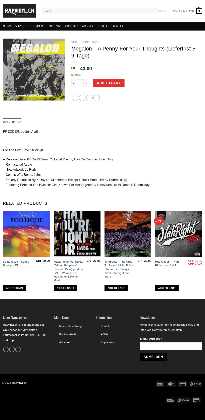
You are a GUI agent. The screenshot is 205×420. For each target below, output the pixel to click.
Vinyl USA (90, 42)
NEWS (7, 26)
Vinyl (75, 42)
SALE (104, 26)
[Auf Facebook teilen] (75, 98)
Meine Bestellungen (71, 326)
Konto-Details (67, 334)
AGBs (104, 334)
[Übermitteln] (155, 11)
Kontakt (106, 326)
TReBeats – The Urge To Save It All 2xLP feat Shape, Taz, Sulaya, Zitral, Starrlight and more (119, 269)
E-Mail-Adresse (151, 338)
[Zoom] (8, 96)
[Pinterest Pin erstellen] (96, 98)
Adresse (64, 342)
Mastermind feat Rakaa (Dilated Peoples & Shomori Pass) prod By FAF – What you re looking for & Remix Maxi (68, 271)
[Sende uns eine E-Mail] (18, 349)
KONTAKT (119, 26)
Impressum (108, 342)
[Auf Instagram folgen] (12, 349)
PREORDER (35, 26)
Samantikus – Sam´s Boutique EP (16, 263)
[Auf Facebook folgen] (6, 349)
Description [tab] (12, 121)
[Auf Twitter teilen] (82, 98)
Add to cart (108, 83)
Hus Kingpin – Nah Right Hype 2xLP (167, 263)
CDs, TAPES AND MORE (80, 26)
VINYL (19, 26)
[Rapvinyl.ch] (19, 11)
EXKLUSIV (54, 26)
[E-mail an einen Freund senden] (89, 98)
